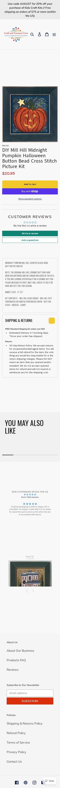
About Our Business (20, 651)
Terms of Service (18, 742)
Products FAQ (16, 660)
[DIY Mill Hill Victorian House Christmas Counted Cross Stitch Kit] (30, 572)
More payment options (30, 198)
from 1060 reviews (29, 497)
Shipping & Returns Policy (24, 723)
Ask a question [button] (30, 240)
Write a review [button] (30, 233)
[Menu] (54, 34)
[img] (30, 494)
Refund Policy (16, 733)
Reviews (12, 670)
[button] (28, 591)
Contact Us (14, 761)
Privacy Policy (16, 752)
